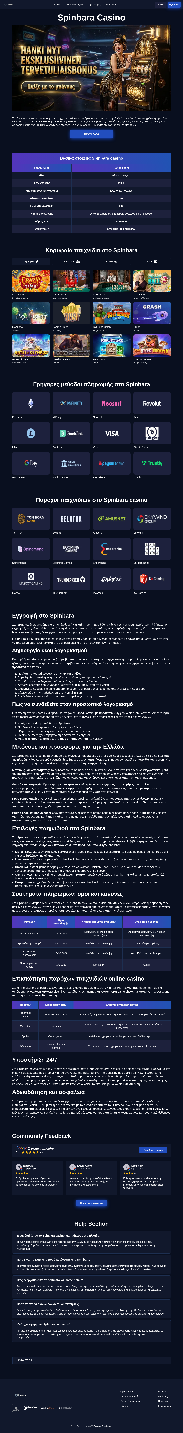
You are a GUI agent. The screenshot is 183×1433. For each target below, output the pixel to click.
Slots (149, 261)
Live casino (69, 261)
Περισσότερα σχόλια (91, 1203)
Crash (109, 261)
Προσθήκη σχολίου (153, 1150)
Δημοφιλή (29, 261)
